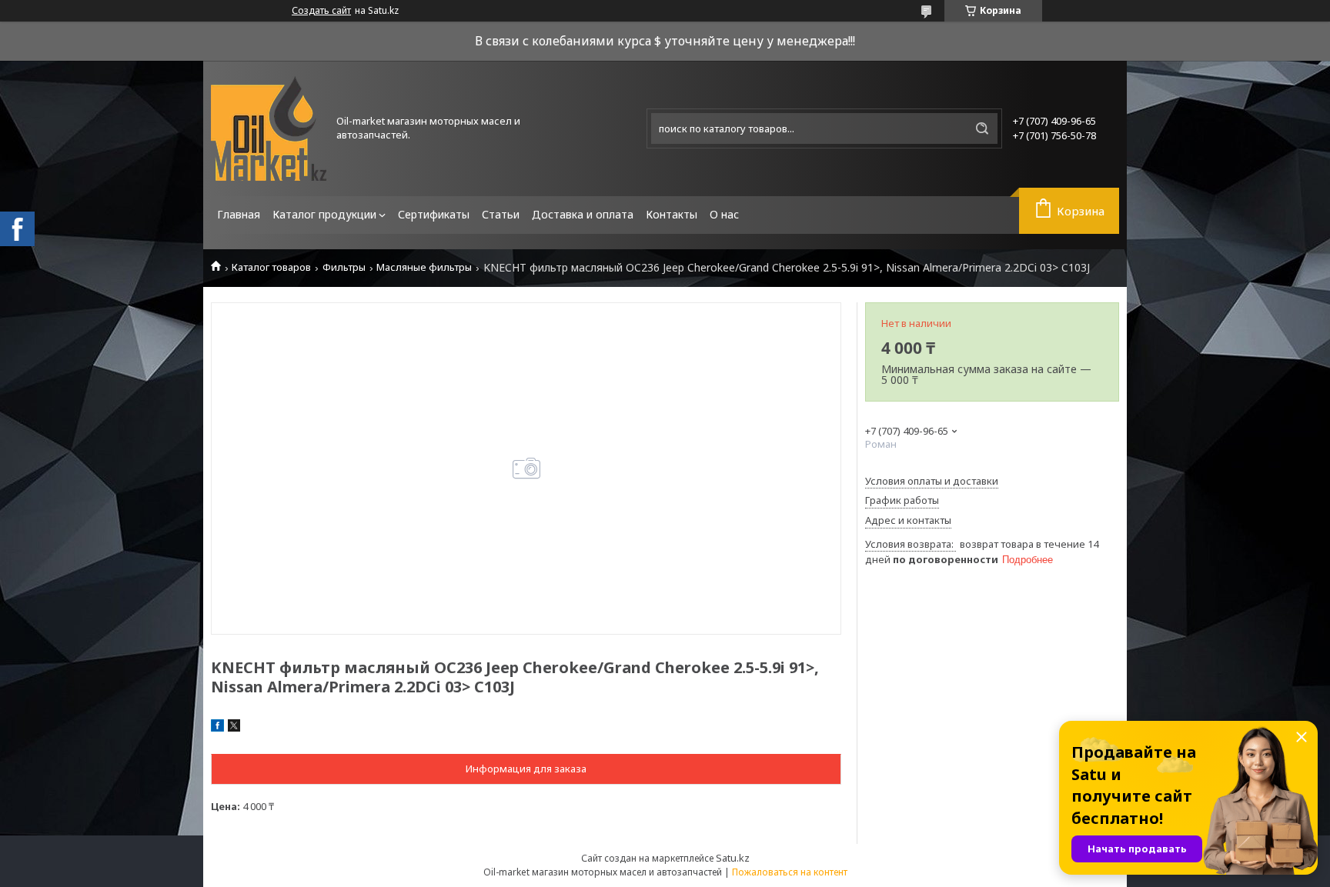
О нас (724, 214)
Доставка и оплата (582, 214)
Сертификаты (434, 214)
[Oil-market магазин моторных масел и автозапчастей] (268, 128)
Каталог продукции (324, 214)
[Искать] (982, 128)
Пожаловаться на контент (789, 872)
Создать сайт (321, 10)
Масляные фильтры (424, 267)
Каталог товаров (271, 267)
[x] (234, 728)
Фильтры (344, 267)
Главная (238, 214)
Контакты (671, 214)
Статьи (501, 214)
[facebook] (217, 728)
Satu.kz (733, 858)
